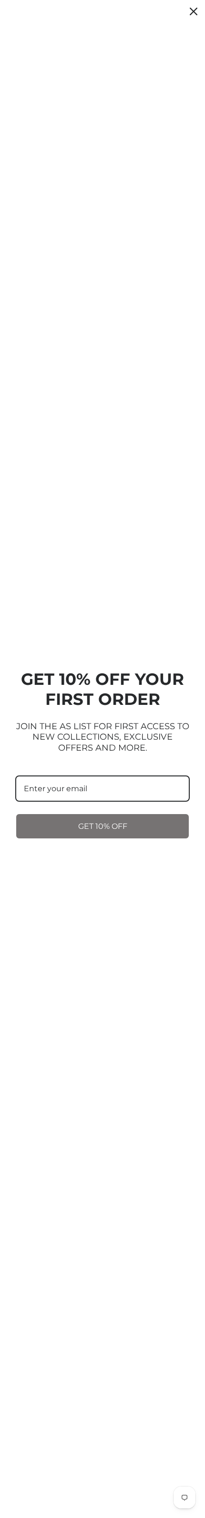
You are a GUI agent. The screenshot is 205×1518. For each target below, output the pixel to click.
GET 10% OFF (102, 826)
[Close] (193, 11)
